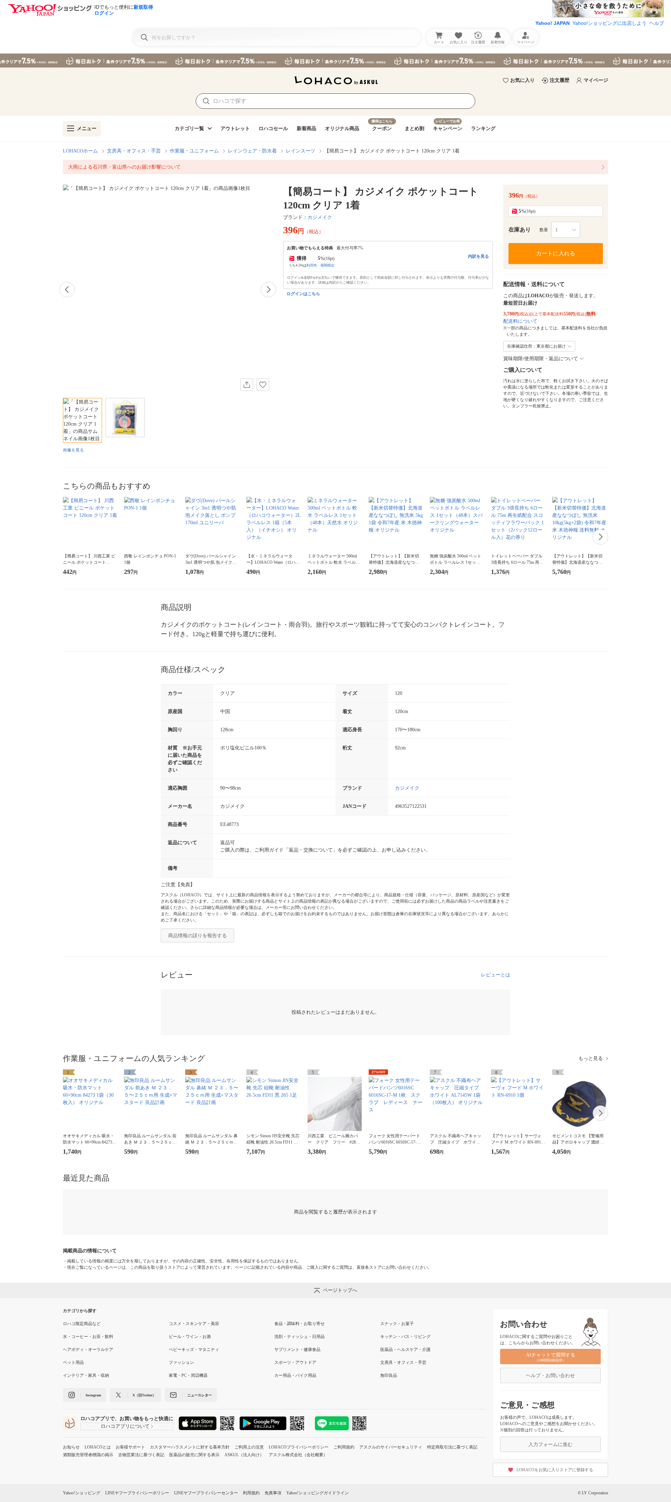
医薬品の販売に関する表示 (194, 1454)
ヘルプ (656, 23)
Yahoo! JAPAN (552, 23)
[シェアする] (246, 384)
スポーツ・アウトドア (295, 1362)
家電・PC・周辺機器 (188, 1375)
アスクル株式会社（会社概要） (298, 1454)
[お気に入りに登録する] (263, 384)
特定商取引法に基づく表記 (452, 1447)
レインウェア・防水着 (252, 151)
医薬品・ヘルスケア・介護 (405, 1349)
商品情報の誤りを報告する (197, 935)
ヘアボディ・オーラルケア (88, 1349)
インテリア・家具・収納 (86, 1375)
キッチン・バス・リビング (405, 1336)
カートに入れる (555, 253)
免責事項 (273, 1493)
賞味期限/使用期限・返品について (540, 358)
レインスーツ (300, 151)
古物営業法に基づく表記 (141, 1454)
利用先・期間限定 (320, 265)
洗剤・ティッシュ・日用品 (299, 1336)
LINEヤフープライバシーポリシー (137, 1493)
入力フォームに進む (550, 1444)
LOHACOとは (98, 1447)
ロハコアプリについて (125, 1426)
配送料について (520, 321)
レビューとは (495, 974)
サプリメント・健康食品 (297, 1349)
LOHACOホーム (80, 151)
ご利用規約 (343, 1447)
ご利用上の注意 (249, 1447)
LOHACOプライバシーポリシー (299, 1447)
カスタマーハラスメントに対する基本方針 (190, 1447)
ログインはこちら (303, 293)
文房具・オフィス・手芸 (134, 151)
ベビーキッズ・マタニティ (194, 1349)
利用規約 (251, 1493)
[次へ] (268, 289)
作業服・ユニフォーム (194, 151)
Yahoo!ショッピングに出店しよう (609, 23)
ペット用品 (73, 1362)
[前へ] (67, 289)
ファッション (181, 1362)
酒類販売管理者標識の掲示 (88, 1454)
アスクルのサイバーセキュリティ (390, 1447)
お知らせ (71, 1447)
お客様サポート (130, 1447)
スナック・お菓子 (397, 1324)
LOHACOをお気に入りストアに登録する (555, 1469)
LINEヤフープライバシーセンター (206, 1493)
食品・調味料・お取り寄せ (299, 1324)
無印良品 (388, 1375)
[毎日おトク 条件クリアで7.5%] (335, 60)
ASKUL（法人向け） (244, 1454)
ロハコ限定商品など (82, 1324)
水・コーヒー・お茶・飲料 (88, 1336)
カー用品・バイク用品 (295, 1375)
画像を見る (73, 450)
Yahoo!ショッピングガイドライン (317, 1493)
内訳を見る (478, 256)
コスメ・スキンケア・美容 (194, 1324)
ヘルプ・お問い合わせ (550, 1375)
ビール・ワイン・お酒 (190, 1336)
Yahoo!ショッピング (81, 1493)
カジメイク (320, 217)
